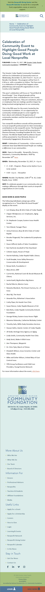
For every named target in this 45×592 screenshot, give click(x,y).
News (30, 65)
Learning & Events (14, 531)
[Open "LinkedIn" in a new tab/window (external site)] (13, 567)
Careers (10, 518)
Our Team (11, 464)
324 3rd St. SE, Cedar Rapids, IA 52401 (22, 406)
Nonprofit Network (14, 536)
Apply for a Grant (13, 509)
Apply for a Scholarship (16, 513)
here (16, 157)
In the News (11, 549)
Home (11, 23)
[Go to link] (3, 17)
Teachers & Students (15, 491)
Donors (10, 478)
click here (35, 371)
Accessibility (22, 581)
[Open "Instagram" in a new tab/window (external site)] (24, 567)
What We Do (12, 460)
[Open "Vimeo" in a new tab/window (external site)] (19, 567)
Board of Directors (14, 468)
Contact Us (11, 562)
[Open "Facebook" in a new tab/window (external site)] (8, 567)
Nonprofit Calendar (14, 544)
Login (9, 527)
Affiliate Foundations (15, 495)
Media (9, 500)
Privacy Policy (22, 579)
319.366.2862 (29, 409)
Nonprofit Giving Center (16, 540)
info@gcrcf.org (16, 409)
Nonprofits (11, 486)
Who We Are (12, 455)
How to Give (12, 522)
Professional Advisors (15, 482)
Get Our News (12, 558)
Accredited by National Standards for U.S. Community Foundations (22, 583)
